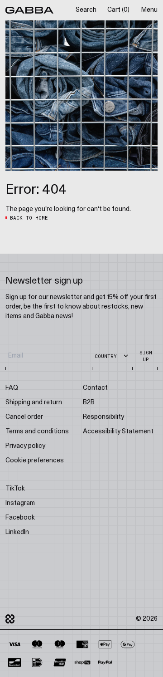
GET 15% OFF (122, 373)
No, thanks (122, 384)
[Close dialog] (158, 300)
